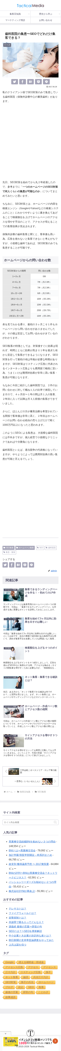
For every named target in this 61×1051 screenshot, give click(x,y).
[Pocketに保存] (38, 81)
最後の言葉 (11, 992)
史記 (20, 987)
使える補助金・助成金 (31, 962)
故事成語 (10, 997)
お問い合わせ (30, 1041)
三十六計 (10, 972)
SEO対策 (10, 982)
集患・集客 (10, 552)
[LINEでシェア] (46, 81)
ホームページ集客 (26, 548)
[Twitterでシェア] (14, 81)
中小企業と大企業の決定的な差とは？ (30, 935)
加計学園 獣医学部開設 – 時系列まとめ (30, 855)
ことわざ (43, 992)
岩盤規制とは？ (17, 917)
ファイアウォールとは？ (22, 913)
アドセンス (49, 967)
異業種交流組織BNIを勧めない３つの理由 (32, 841)
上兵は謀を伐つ (17, 944)
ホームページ (46, 982)
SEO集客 (10, 548)
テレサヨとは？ (17, 908)
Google (9, 962)
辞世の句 (28, 992)
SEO (41, 548)
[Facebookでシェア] (22, 81)
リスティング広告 (31, 972)
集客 (41, 987)
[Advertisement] (30, 141)
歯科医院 (52, 548)
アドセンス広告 (14, 967)
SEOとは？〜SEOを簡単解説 (25, 931)
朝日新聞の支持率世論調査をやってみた (31, 940)
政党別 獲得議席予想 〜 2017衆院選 (29, 864)
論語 (25, 977)
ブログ (9, 987)
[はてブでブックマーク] (30, 81)
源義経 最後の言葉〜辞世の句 (25, 926)
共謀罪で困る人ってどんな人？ (26, 922)
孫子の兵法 (27, 982)
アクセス (33, 967)
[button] (55, 822)
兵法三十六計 (40, 977)
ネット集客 (11, 977)
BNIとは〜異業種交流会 (22, 850)
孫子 (48, 972)
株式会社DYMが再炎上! (22, 891)
